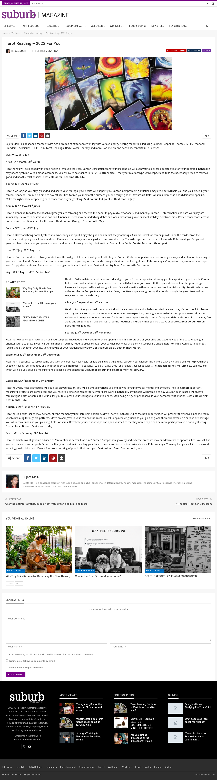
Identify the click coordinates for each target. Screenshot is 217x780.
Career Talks (194, 50)
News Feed (157, 26)
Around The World (15, 571)
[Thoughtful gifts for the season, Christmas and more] (67, 708)
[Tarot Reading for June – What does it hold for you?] (121, 708)
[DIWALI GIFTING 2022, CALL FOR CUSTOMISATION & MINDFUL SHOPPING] (121, 722)
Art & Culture (31, 26)
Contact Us (37, 3)
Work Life (116, 26)
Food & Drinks (137, 26)
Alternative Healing (176, 50)
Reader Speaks (178, 26)
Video (168, 767)
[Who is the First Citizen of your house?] (13, 307)
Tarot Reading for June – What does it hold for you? (143, 707)
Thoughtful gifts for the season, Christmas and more (89, 707)
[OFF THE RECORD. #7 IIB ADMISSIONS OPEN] (13, 321)
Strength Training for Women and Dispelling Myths (88, 736)
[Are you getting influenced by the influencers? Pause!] (121, 738)
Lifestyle (9, 26)
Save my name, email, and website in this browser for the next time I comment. (51, 654)
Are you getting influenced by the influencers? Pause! (142, 737)
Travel (101, 767)
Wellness (97, 26)
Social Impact (75, 26)
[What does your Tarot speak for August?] (175, 722)
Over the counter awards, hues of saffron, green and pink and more (46, 503)
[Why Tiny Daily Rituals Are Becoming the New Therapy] (13, 292)
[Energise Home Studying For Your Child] (175, 708)
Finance (206, 50)
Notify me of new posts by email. (26, 667)
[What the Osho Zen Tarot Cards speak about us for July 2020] (67, 722)
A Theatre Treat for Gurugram (194, 503)
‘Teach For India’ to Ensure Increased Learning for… (195, 736)
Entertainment (68, 767)
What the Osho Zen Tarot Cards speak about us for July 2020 (89, 722)
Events (158, 767)
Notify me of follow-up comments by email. (32, 660)
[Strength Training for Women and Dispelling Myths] (67, 737)
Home (9, 767)
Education (52, 26)
